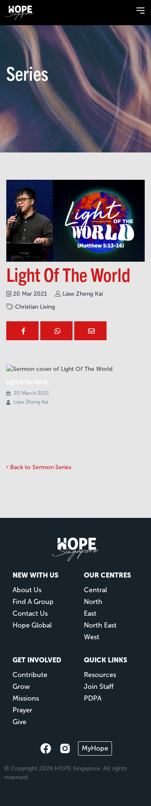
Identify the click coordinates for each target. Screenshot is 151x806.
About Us (27, 589)
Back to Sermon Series (39, 467)
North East (100, 625)
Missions (26, 698)
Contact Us (30, 613)
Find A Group (33, 601)
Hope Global (32, 625)
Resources (100, 674)
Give (19, 721)
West (91, 637)
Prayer (22, 710)
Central (95, 589)
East (90, 613)
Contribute (30, 674)
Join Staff (99, 686)
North (93, 601)
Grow (21, 686)
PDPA (93, 698)
